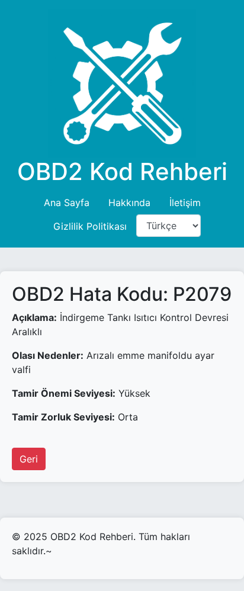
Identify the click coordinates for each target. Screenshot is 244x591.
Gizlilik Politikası (90, 226)
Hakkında (129, 202)
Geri (29, 459)
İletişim (185, 202)
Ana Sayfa (66, 202)
